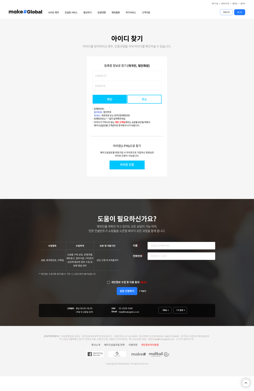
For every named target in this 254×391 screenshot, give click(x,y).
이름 (136, 245)
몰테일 (234, 3)
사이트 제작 (53, 12)
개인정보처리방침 (150, 345)
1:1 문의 (180, 310)
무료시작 (226, 12)
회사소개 (95, 345)
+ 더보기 (142, 291)
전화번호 (138, 256)
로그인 (239, 12)
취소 (144, 99)
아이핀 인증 (127, 164)
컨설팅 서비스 (71, 12)
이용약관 (133, 345)
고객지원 (146, 12)
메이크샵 (215, 3)
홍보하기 (87, 12)
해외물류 (116, 12)
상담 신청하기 (127, 291)
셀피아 (242, 3)
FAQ (165, 310)
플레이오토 (225, 3)
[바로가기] (189, 339)
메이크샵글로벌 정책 (114, 345)
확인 (109, 99)
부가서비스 (131, 12)
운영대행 (101, 12)
